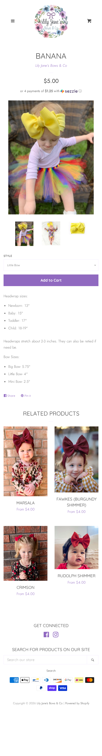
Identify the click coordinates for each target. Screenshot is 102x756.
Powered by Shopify (77, 703)
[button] (51, 91)
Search (51, 670)
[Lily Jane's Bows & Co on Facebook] (46, 635)
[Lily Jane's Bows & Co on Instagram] (56, 635)
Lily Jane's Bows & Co (51, 65)
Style (8, 256)
